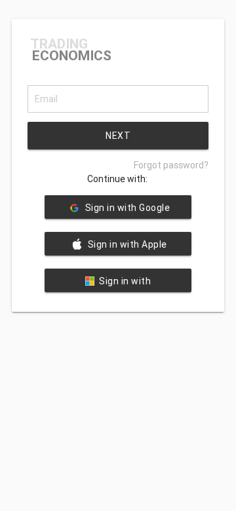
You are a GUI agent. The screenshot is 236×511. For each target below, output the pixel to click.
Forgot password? (171, 165)
